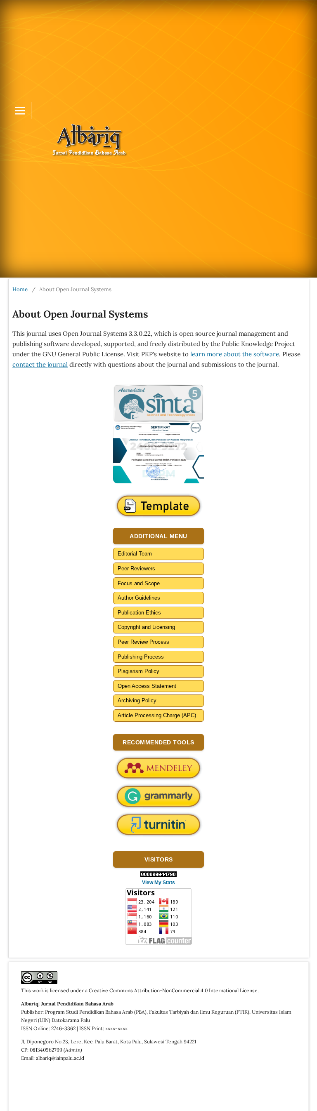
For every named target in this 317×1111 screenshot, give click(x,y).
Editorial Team (135, 554)
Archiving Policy (137, 700)
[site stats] (158, 874)
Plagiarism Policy (138, 671)
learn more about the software (234, 354)
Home (20, 289)
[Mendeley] (158, 768)
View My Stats (158, 882)
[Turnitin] (158, 825)
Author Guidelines (139, 598)
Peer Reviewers (136, 568)
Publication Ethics (139, 613)
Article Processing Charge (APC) (157, 715)
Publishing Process (141, 657)
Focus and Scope (139, 583)
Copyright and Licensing (146, 627)
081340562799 (46, 1050)
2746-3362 (63, 1028)
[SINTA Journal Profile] (158, 403)
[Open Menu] (19, 110)
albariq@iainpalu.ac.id (60, 1058)
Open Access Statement (147, 686)
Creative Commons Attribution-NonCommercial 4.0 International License (173, 990)
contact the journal (40, 364)
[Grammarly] (158, 796)
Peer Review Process (143, 642)
